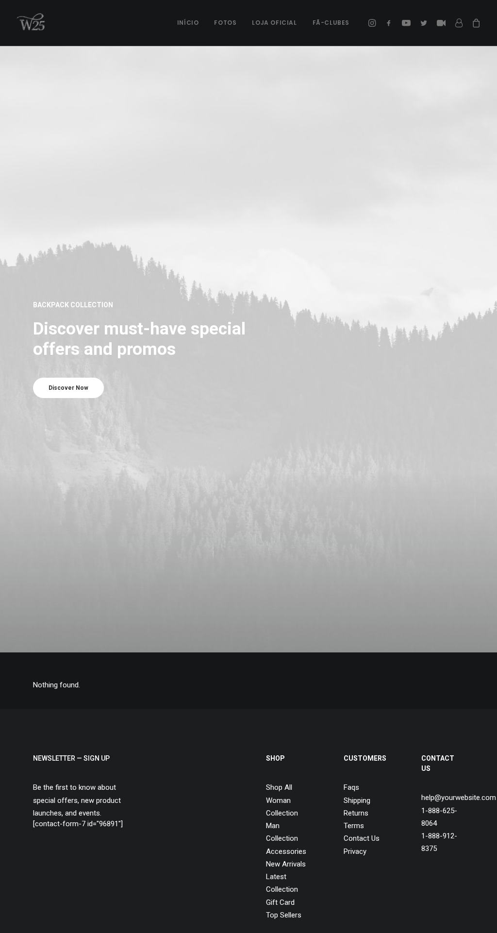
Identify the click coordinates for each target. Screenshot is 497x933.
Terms (354, 825)
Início (188, 22)
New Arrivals (286, 864)
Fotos (225, 22)
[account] (458, 23)
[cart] (474, 23)
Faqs (351, 787)
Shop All (279, 787)
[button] (373, 23)
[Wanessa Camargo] (33, 23)
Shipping (357, 800)
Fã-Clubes (331, 22)
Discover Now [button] (68, 387)
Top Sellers (283, 915)
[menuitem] (188, 23)
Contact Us (362, 838)
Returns (356, 813)
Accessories (286, 851)
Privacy (355, 851)
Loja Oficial (274, 22)
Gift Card (280, 902)
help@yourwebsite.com (458, 797)
